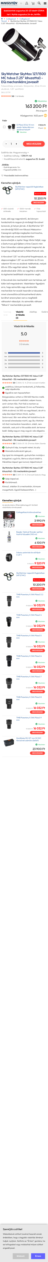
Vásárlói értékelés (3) (20, 314)
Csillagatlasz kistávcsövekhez (28, 512)
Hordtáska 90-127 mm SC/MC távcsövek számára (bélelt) (28, 739)
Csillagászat (11, 19)
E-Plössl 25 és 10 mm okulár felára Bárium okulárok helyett (25, 127)
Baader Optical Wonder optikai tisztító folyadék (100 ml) (29, 533)
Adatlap (33, 311)
